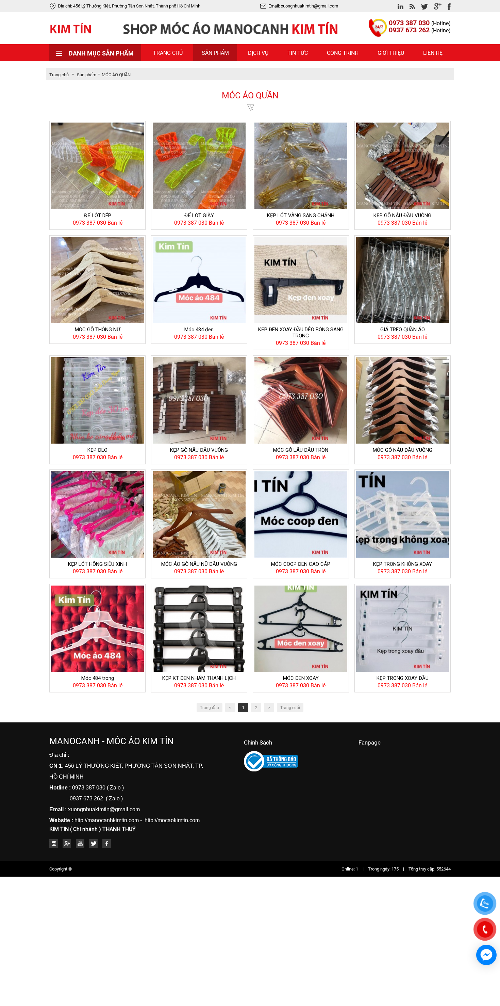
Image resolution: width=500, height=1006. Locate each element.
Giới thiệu (391, 53)
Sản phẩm (215, 53)
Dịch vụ (258, 53)
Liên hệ (433, 53)
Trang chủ (168, 53)
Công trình (343, 53)
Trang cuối (290, 707)
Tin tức (297, 53)
